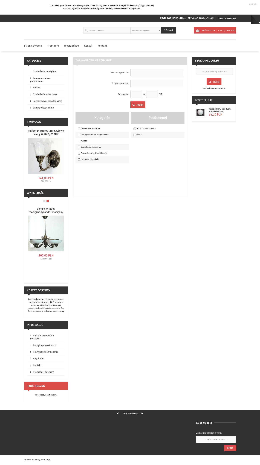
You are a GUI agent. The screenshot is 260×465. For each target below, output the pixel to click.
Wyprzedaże (71, 45)
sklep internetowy (32, 459)
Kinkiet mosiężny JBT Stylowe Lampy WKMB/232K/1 (46, 132)
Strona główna (33, 45)
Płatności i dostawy (43, 371)
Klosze (36, 87)
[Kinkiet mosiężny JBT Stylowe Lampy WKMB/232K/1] (46, 173)
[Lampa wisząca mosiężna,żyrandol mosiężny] (46, 250)
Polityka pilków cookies (45, 351)
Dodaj (230, 447)
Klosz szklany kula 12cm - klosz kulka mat (220, 110)
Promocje (53, 45)
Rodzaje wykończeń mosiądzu (42, 337)
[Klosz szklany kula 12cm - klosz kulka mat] (200, 115)
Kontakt (102, 45)
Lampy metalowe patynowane (40, 80)
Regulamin (38, 358)
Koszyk (88, 45)
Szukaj (168, 30)
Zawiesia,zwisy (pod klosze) (47, 100)
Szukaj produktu (207, 60)
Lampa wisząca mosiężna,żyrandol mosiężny (46, 210)
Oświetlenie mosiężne (44, 71)
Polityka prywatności (44, 345)
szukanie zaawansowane (214, 88)
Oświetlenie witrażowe (45, 94)
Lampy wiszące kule (43, 107)
